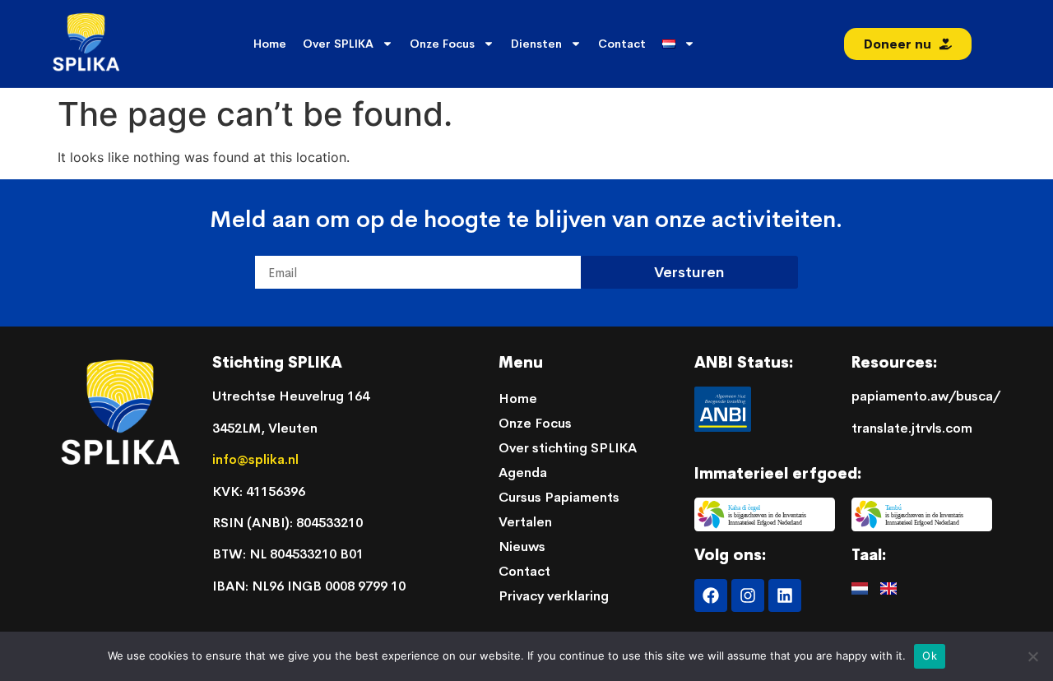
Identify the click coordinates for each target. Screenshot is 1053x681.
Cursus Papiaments (559, 497)
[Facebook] (710, 595)
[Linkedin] (784, 595)
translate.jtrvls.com (911, 428)
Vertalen (525, 521)
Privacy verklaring (554, 596)
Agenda (523, 472)
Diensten (536, 43)
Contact (622, 43)
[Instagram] (747, 595)
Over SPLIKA (338, 43)
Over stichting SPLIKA (568, 447)
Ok (929, 655)
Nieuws (522, 546)
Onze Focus (442, 43)
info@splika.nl (257, 459)
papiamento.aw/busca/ (925, 396)
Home (269, 43)
